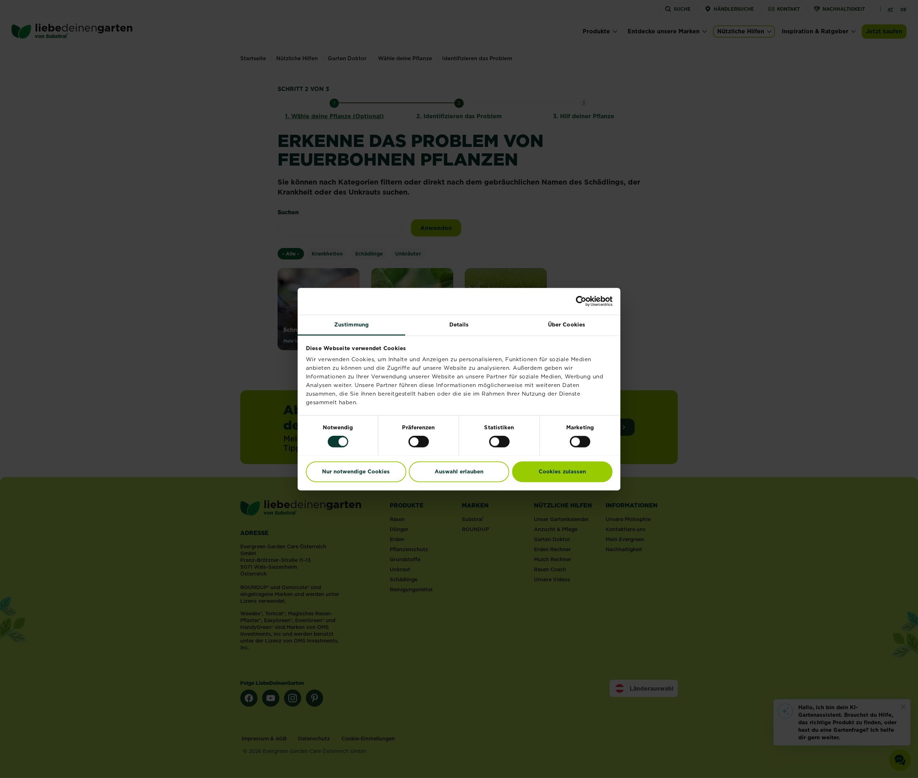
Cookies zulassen (562, 471)
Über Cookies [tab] (566, 324)
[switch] (418, 441)
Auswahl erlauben (459, 471)
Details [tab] (459, 324)
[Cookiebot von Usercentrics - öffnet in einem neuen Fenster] (581, 301)
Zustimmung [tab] (351, 324)
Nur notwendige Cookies (356, 471)
